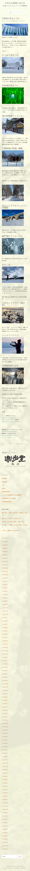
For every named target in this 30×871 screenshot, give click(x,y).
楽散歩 (3, 488)
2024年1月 (4, 644)
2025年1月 (4, 604)
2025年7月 (4, 584)
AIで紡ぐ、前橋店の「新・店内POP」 (11, 530)
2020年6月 (4, 783)
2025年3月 (4, 598)
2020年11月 (5, 766)
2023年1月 (4, 680)
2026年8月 (4, 541)
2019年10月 (5, 809)
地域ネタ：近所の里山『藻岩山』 (7, 444)
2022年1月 (4, 720)
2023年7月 (4, 660)
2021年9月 (4, 733)
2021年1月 (4, 760)
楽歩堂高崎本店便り (7, 501)
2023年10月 (5, 654)
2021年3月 (4, 753)
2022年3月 (4, 713)
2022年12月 (5, 684)
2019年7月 (4, 819)
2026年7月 (4, 545)
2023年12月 (5, 647)
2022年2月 (4, 717)
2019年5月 (4, 826)
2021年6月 (4, 743)
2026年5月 (4, 551)
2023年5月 (4, 667)
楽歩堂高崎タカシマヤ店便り (9, 498)
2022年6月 (4, 703)
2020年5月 (4, 786)
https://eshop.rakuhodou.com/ (9, 435)
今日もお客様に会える (15, 3)
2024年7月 (4, 624)
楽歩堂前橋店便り (6, 491)
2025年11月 (5, 571)
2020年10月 (5, 769)
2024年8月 (4, 621)
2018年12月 (5, 842)
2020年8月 (4, 776)
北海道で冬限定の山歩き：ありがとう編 (22, 444)
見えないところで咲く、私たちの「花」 (12, 518)
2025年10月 (5, 574)
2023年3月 (4, 674)
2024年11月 (5, 611)
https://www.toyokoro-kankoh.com (10, 421)
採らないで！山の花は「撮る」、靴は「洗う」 (13, 521)
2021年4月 (4, 750)
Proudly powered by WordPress (15, 866)
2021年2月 (4, 756)
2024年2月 (4, 641)
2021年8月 (4, 736)
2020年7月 (4, 779)
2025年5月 (4, 591)
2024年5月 (4, 631)
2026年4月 (4, 555)
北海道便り (9, 437)
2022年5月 (4, 707)
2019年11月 (5, 806)
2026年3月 (4, 558)
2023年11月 (5, 650)
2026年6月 (4, 548)
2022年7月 (4, 700)
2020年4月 (4, 789)
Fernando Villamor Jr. (20, 868)
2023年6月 (4, 664)
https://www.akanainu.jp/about (9, 417)
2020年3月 (4, 793)
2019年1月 (4, 839)
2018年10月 (5, 845)
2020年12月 (5, 763)
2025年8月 (4, 581)
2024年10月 (5, 614)
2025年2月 (4, 601)
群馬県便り (4, 478)
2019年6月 (4, 822)
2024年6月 (4, 627)
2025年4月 (4, 594)
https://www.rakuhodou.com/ (9, 431)
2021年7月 (4, 740)
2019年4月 (4, 829)
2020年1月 (4, 799)
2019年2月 (4, 836)
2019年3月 (4, 832)
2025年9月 (4, 578)
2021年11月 (5, 726)
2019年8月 (4, 816)
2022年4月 (4, 710)
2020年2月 (4, 796)
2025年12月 (5, 568)
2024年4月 (4, 634)
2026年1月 (4, 565)
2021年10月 (5, 730)
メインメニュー (16, 12)
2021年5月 (4, 746)
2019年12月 (5, 802)
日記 (3, 485)
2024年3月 (4, 637)
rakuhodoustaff (20, 21)
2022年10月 (5, 690)
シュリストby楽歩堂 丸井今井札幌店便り (12, 495)
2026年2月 (4, 561)
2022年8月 (4, 697)
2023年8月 (4, 657)
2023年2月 (4, 677)
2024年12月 (5, 607)
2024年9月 (4, 617)
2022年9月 (4, 693)
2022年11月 (5, 687)
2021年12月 (5, 723)
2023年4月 (4, 670)
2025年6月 (4, 588)
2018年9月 (4, 849)
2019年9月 (4, 812)
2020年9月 (4, 773)
